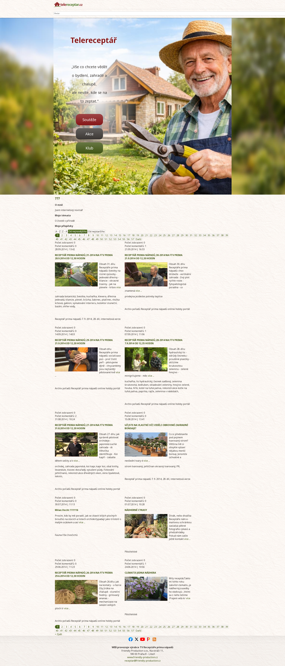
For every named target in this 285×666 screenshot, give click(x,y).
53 (115, 239)
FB (131, 639)
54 (119, 239)
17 (128, 235)
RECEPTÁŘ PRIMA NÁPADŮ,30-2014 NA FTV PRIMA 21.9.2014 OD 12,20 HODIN (153, 256)
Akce (89, 133)
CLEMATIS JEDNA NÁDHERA (140, 572)
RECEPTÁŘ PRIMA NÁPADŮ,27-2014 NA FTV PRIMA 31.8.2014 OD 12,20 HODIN (84, 426)
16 (124, 235)
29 (182, 235)
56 (128, 239)
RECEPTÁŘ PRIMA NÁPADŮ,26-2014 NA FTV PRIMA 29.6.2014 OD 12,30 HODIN (84, 574)
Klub (89, 147)
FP (148, 639)
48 (92, 239)
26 (168, 235)
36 (213, 235)
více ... (139, 290)
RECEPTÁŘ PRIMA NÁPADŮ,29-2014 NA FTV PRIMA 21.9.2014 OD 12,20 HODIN (84, 341)
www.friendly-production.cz (142, 657)
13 (111, 235)
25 (164, 235)
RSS (154, 639)
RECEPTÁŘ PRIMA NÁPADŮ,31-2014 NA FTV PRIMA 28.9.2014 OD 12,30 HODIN (84, 256)
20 (142, 235)
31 (191, 235)
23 (155, 235)
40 (57, 239)
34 (204, 235)
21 (146, 235)
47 (88, 239)
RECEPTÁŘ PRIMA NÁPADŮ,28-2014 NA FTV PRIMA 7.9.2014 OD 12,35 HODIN (153, 341)
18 (133, 235)
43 (70, 239)
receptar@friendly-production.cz (143, 660)
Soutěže (89, 119)
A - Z (58, 231)
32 (195, 235)
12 (106, 235)
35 (209, 235)
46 (83, 239)
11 (102, 235)
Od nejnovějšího (78, 231)
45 (79, 239)
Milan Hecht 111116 (66, 510)
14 (115, 235)
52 (110, 239)
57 (132, 239)
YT (142, 639)
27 (173, 235)
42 (66, 239)
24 (160, 235)
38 (222, 235)
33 (200, 235)
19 (137, 235)
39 (226, 235)
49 (97, 239)
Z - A (64, 231)
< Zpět (58, 634)
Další (138, 239)
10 (97, 235)
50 (101, 239)
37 (217, 235)
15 (119, 235)
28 (177, 235)
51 (106, 239)
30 (186, 235)
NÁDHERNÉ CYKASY (136, 510)
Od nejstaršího (96, 231)
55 (123, 239)
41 (61, 239)
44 (74, 239)
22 (151, 235)
